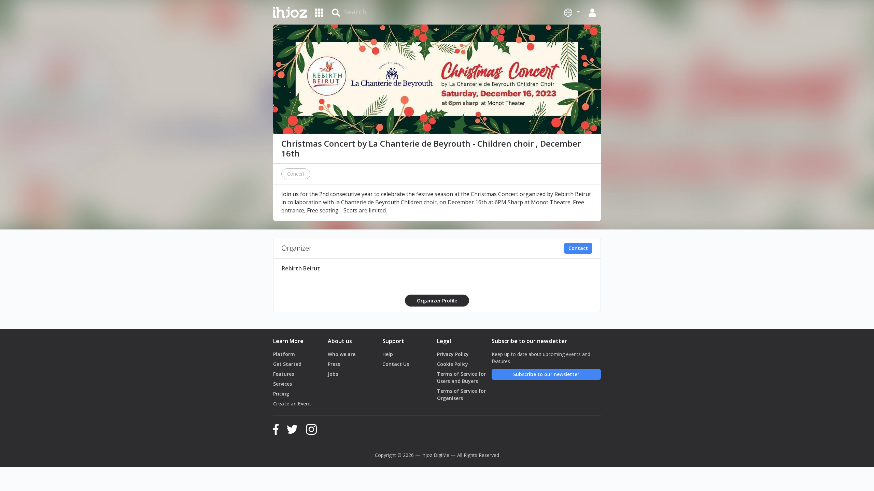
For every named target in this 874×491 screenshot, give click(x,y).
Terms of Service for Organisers (461, 394)
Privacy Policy (453, 354)
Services (282, 384)
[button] (572, 12)
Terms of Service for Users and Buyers (461, 377)
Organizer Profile (437, 300)
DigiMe (441, 455)
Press (334, 364)
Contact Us (395, 364)
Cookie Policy (452, 364)
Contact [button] (578, 248)
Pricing (281, 393)
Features (283, 374)
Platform (284, 354)
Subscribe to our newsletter (546, 374)
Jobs (333, 374)
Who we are (341, 354)
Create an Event (292, 403)
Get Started (287, 364)
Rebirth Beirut (301, 268)
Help (387, 354)
